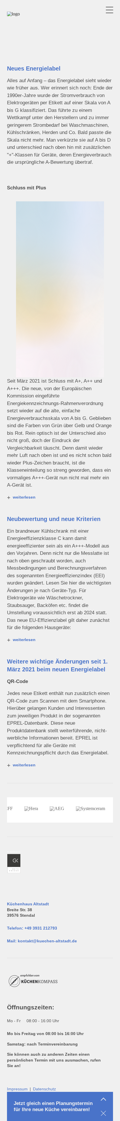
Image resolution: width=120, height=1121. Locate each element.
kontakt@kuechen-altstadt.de (47, 941)
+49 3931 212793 (40, 928)
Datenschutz (44, 1089)
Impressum (17, 1089)
